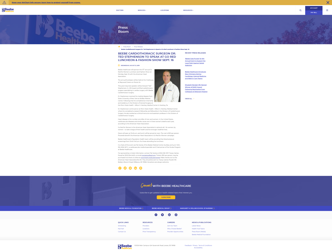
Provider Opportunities (175, 231)
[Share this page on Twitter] (125, 168)
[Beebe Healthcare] (8, 12)
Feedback (188, 245)
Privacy (195, 245)
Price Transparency (149, 231)
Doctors (119, 10)
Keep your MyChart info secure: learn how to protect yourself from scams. (46, 2)
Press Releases (138, 47)
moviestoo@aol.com (149, 155)
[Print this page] (141, 168)
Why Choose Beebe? (174, 229)
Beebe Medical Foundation (130, 208)
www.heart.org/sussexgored (150, 157)
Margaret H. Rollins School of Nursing (196, 208)
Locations (164, 10)
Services (141, 10)
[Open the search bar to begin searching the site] (300, 10)
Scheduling (122, 226)
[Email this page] (130, 168)
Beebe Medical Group (161, 208)
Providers (146, 226)
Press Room (127, 47)
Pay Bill (314, 12)
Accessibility (198, 248)
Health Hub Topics (198, 229)
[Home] (119, 47)
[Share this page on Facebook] (120, 168)
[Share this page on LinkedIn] (135, 168)
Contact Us (122, 231)
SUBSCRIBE (166, 197)
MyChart (314, 8)
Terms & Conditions (205, 245)
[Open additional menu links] (327, 10)
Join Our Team (172, 226)
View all (188, 99)
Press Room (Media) (199, 231)
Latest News (196, 226)
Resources (187, 10)
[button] (328, 2)
